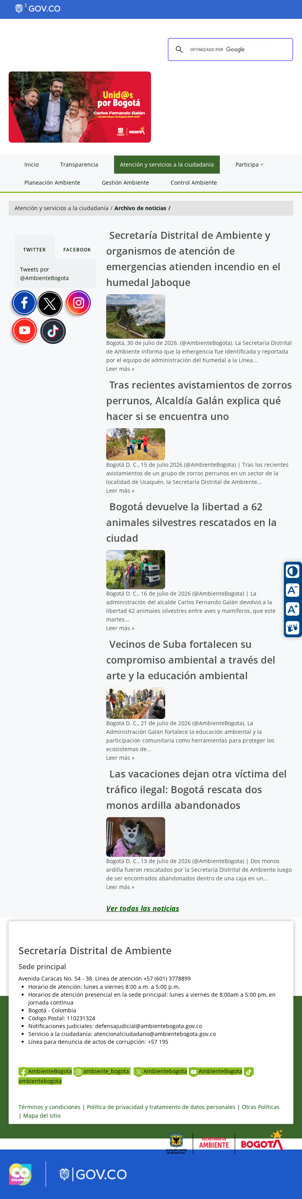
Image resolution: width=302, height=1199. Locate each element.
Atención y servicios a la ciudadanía (62, 208)
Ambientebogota (165, 1071)
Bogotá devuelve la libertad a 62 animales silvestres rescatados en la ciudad (191, 522)
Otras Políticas (261, 1107)
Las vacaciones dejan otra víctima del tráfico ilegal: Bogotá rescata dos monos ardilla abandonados (196, 789)
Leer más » (120, 368)
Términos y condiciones (49, 1107)
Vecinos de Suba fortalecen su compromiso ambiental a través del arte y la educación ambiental (190, 660)
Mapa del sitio (42, 1115)
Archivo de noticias (140, 208)
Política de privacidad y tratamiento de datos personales (161, 1107)
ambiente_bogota (107, 1071)
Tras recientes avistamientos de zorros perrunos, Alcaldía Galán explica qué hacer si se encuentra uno (199, 400)
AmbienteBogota (50, 1071)
